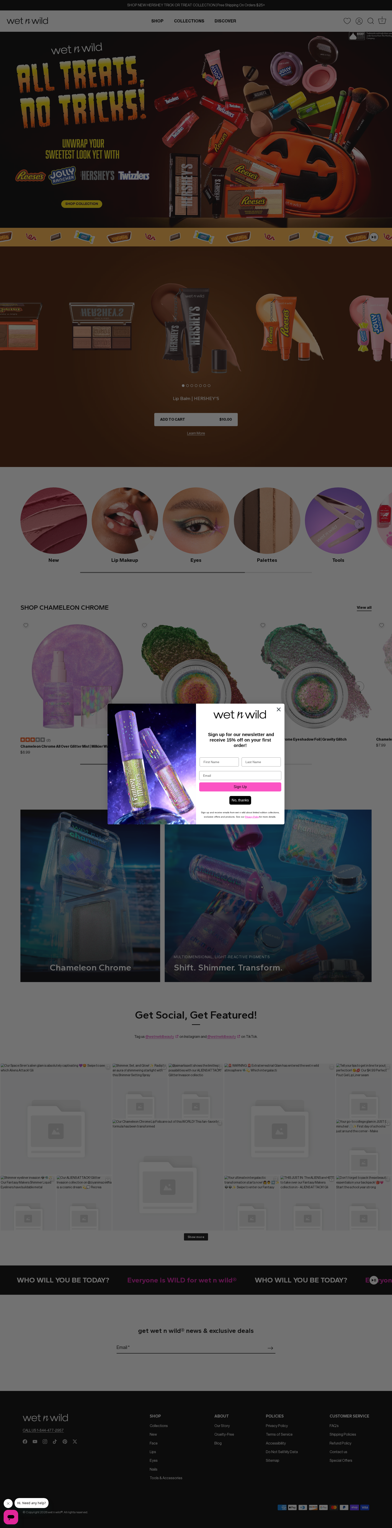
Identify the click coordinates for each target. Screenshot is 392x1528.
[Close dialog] (279, 709)
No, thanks (240, 800)
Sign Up (240, 787)
